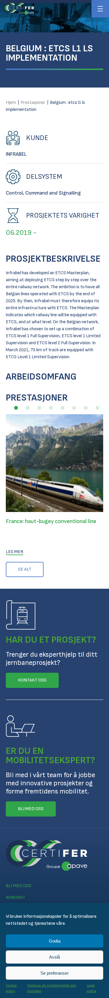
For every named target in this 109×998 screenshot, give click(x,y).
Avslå (54, 957)
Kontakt (15, 897)
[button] (16, 408)
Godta (54, 940)
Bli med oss (18, 886)
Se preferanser (54, 973)
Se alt (24, 569)
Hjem (11, 102)
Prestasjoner (33, 102)
